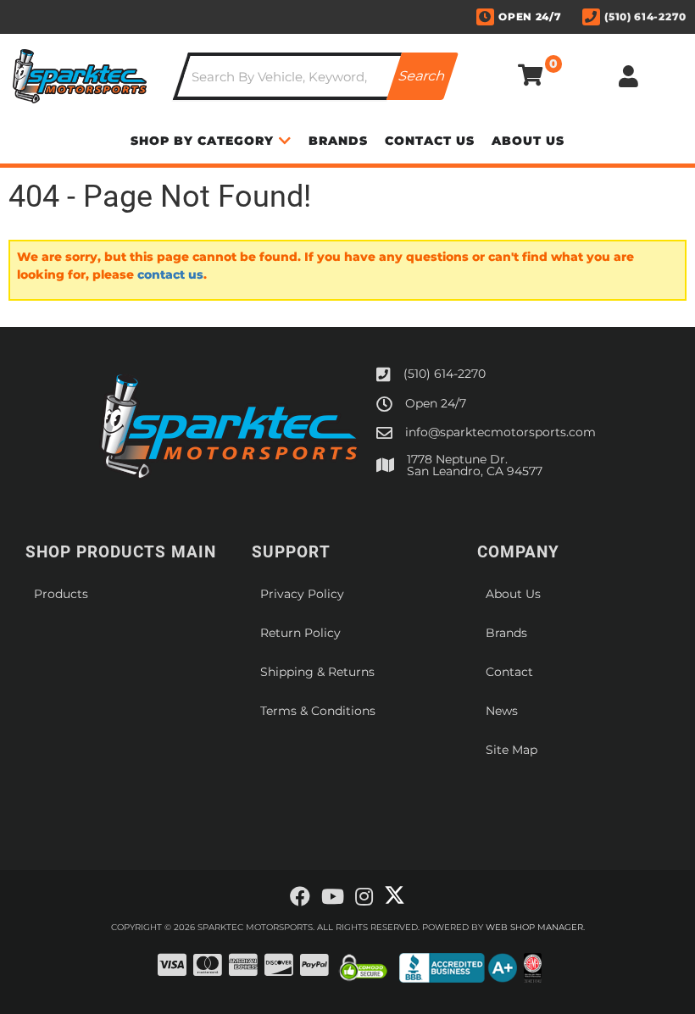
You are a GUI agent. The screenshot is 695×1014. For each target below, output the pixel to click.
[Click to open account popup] (628, 76)
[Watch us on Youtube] (332, 897)
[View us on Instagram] (364, 897)
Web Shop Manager (534, 927)
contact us (170, 274)
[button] (316, 76)
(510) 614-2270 (444, 373)
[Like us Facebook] (300, 897)
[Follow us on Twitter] (394, 895)
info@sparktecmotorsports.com (500, 432)
